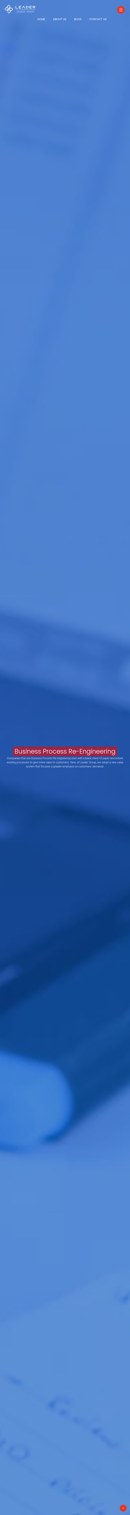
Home (41, 19)
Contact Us (98, 19)
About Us (59, 19)
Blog (77, 19)
